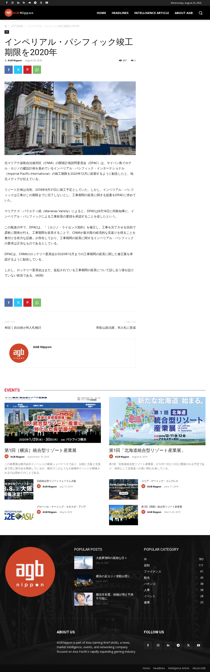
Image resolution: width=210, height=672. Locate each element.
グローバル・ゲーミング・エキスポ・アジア (61, 506)
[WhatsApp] (37, 70)
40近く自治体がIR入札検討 (24, 328)
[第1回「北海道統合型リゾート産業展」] (157, 421)
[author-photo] (7, 456)
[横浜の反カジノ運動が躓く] (83, 580)
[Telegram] (35, 3)
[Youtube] (47, 3)
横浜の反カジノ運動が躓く (113, 576)
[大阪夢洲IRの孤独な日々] (83, 562)
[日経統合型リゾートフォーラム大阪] (19, 489)
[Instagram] (12, 3)
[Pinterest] (27, 70)
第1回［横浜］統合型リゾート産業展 (40, 450)
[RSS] (24, 3)
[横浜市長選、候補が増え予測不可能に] (83, 599)
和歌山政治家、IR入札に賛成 (116, 328)
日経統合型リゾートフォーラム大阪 (56, 481)
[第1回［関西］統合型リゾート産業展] (123, 515)
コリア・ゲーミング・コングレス (159, 481)
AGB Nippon (15, 60)
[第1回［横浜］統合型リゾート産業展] (53, 421)
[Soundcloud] (29, 3)
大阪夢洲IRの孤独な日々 (111, 558)
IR (7, 31)
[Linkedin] (18, 3)
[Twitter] (41, 3)
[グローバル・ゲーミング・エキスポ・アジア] (19, 515)
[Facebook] (7, 3)
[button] (200, 13)
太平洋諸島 (17, 26)
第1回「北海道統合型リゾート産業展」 (147, 450)
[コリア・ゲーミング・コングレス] (123, 489)
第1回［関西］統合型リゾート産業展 (161, 506)
